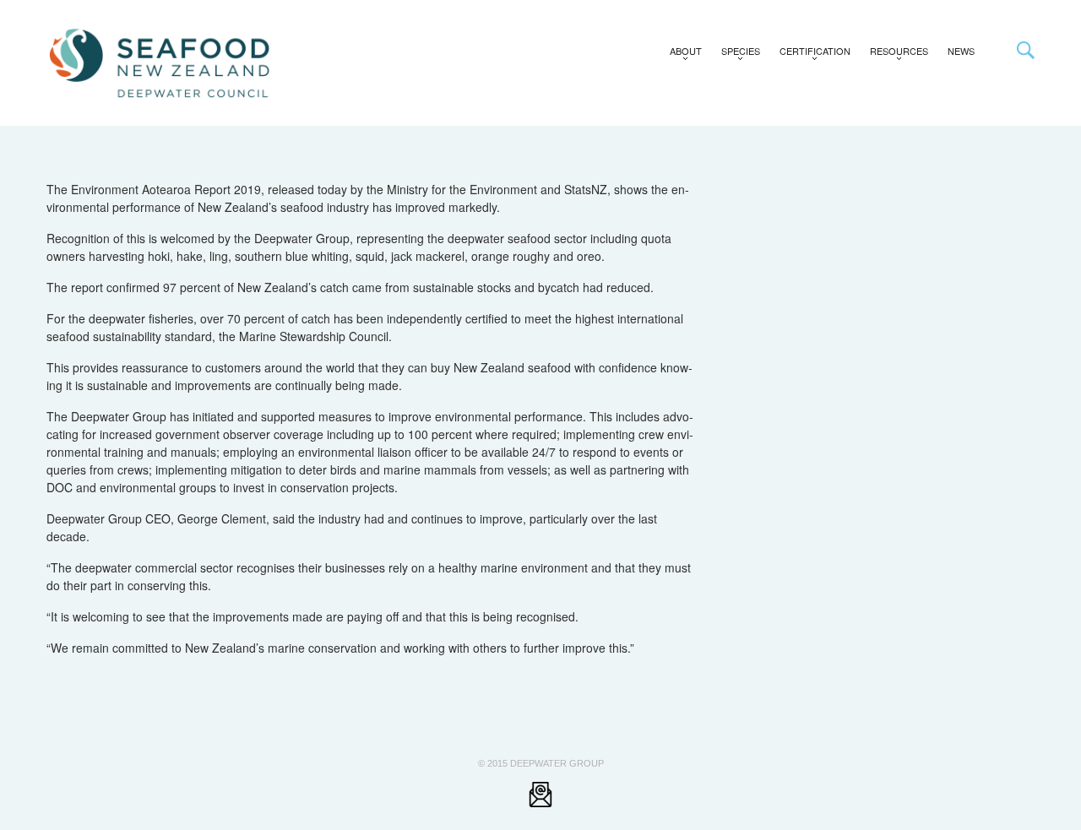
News (961, 50)
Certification (810, 55)
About (681, 55)
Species (736, 55)
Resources (894, 55)
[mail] (540, 794)
